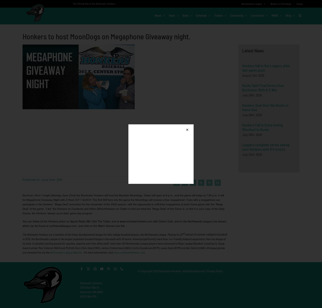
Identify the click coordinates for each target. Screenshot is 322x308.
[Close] (187, 129)
